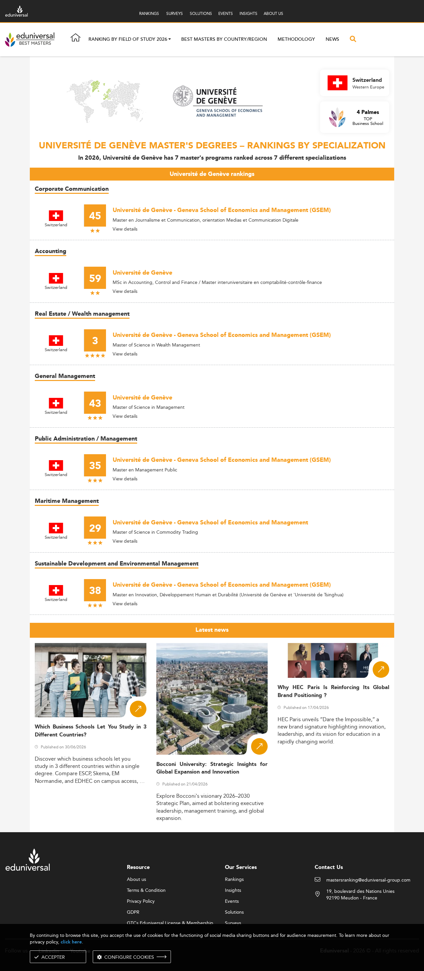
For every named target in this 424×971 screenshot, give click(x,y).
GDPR (133, 912)
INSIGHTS (248, 13)
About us (136, 879)
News (332, 39)
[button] (169, 39)
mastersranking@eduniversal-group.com (368, 880)
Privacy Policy (141, 901)
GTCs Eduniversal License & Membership (170, 923)
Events (232, 901)
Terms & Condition (146, 890)
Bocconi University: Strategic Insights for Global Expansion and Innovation (212, 768)
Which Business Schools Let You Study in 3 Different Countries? (90, 731)
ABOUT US (273, 13)
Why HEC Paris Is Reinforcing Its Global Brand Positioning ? (333, 691)
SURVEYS (174, 13)
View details (125, 229)
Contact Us (329, 867)
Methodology (296, 39)
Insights (233, 890)
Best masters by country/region (224, 39)
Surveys (233, 923)
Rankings (234, 879)
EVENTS (225, 13)
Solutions (234, 912)
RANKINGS (149, 13)
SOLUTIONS (201, 13)
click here (71, 942)
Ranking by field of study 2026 (127, 39)
